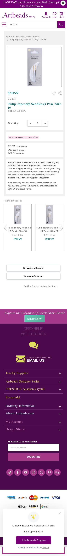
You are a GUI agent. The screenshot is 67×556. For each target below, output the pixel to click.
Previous (5, 227)
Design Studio (15, 429)
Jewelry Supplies (17, 373)
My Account (14, 421)
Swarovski (13, 397)
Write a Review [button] (35, 267)
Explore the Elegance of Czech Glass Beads (34, 312)
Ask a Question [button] (35, 276)
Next (61, 227)
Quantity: (13, 123)
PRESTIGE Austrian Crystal (25, 389)
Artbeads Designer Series (23, 381)
